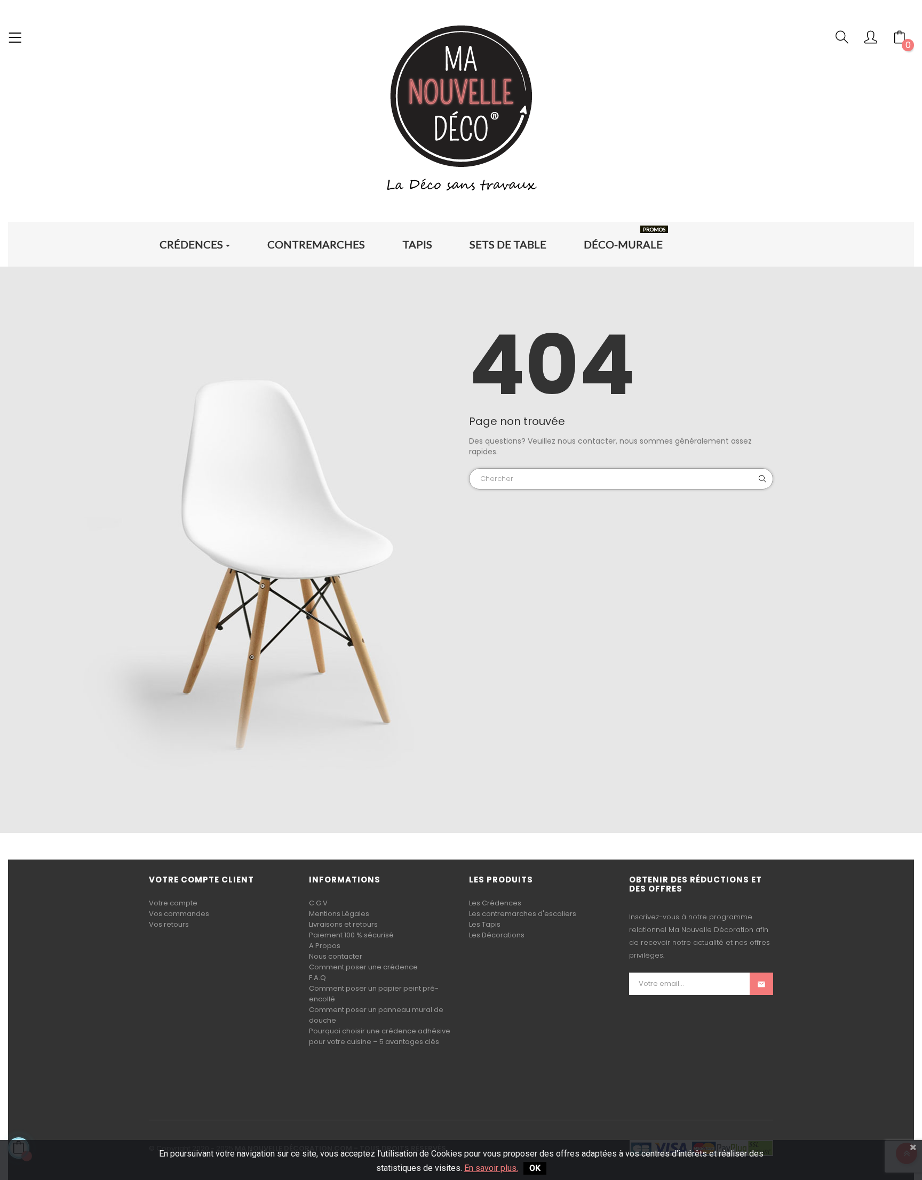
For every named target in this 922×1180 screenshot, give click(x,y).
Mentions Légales (339, 914)
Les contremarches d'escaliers (522, 914)
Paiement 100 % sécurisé (351, 935)
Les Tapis (484, 924)
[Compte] (870, 40)
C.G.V (318, 903)
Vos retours (169, 924)
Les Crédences (495, 903)
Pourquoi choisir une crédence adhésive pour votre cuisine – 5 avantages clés (379, 1036)
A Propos (324, 946)
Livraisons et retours (343, 924)
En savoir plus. (491, 1168)
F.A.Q (317, 978)
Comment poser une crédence (363, 967)
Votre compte (173, 903)
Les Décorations (496, 935)
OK (535, 1168)
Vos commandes (179, 914)
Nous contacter (335, 956)
